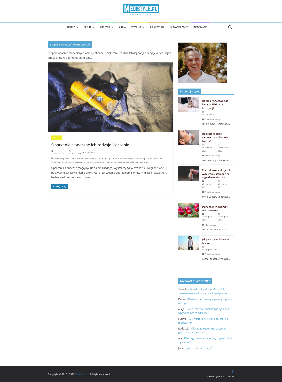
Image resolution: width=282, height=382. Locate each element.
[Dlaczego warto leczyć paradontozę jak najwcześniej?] (202, 45)
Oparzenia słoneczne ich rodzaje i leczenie (90, 144)
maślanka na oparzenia (128, 158)
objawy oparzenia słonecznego (65, 161)
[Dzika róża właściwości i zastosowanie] (188, 218)
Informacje (200, 27)
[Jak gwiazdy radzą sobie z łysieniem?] (188, 249)
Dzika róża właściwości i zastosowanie (215, 208)
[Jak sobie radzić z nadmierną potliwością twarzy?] (188, 147)
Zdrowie (105, 27)
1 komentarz (90, 152)
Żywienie (136, 27)
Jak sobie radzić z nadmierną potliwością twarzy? (215, 137)
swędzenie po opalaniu (137, 161)
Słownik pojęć (179, 27)
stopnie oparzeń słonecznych (113, 161)
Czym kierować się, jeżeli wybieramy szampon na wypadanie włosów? (216, 173)
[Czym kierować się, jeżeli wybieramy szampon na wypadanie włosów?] (188, 183)
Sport (87, 27)
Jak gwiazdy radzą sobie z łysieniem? (216, 241)
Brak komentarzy (212, 119)
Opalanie (56, 137)
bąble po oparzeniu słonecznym (85, 158)
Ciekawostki (157, 27)
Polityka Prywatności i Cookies (220, 376)
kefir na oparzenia (109, 158)
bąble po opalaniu (62, 158)
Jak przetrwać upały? (199, 348)
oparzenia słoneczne (89, 161)
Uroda (71, 27)
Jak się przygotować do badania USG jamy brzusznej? (215, 104)
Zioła (122, 27)
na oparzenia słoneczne (151, 158)
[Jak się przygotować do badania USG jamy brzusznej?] (188, 112)
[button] (77, 27)
